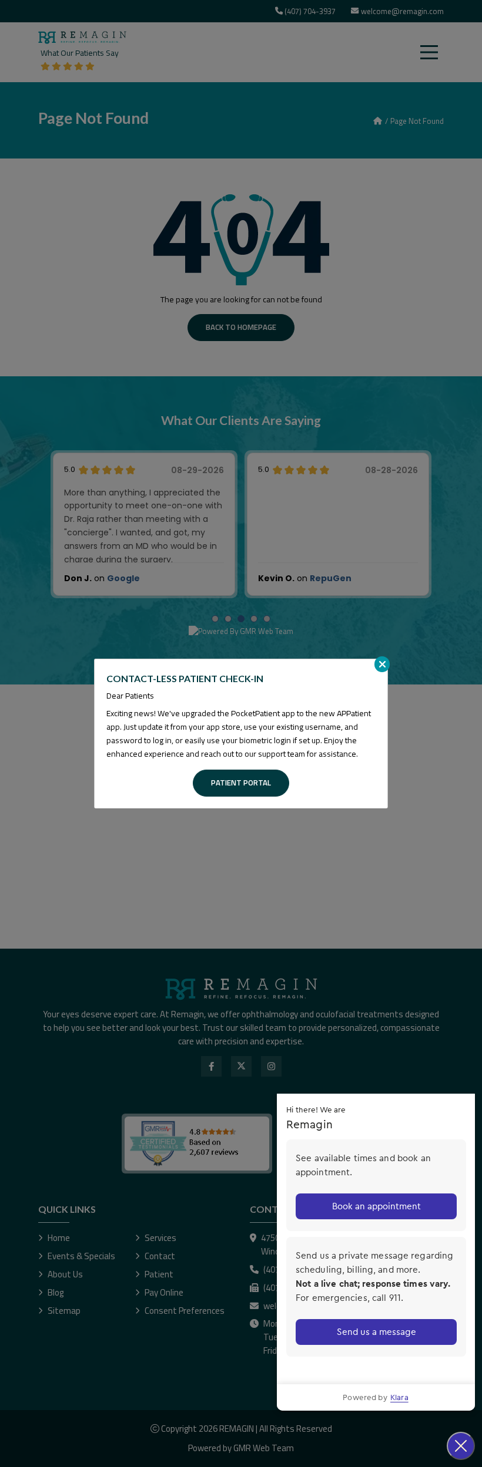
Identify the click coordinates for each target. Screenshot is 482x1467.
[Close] (382, 664)
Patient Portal (241, 782)
